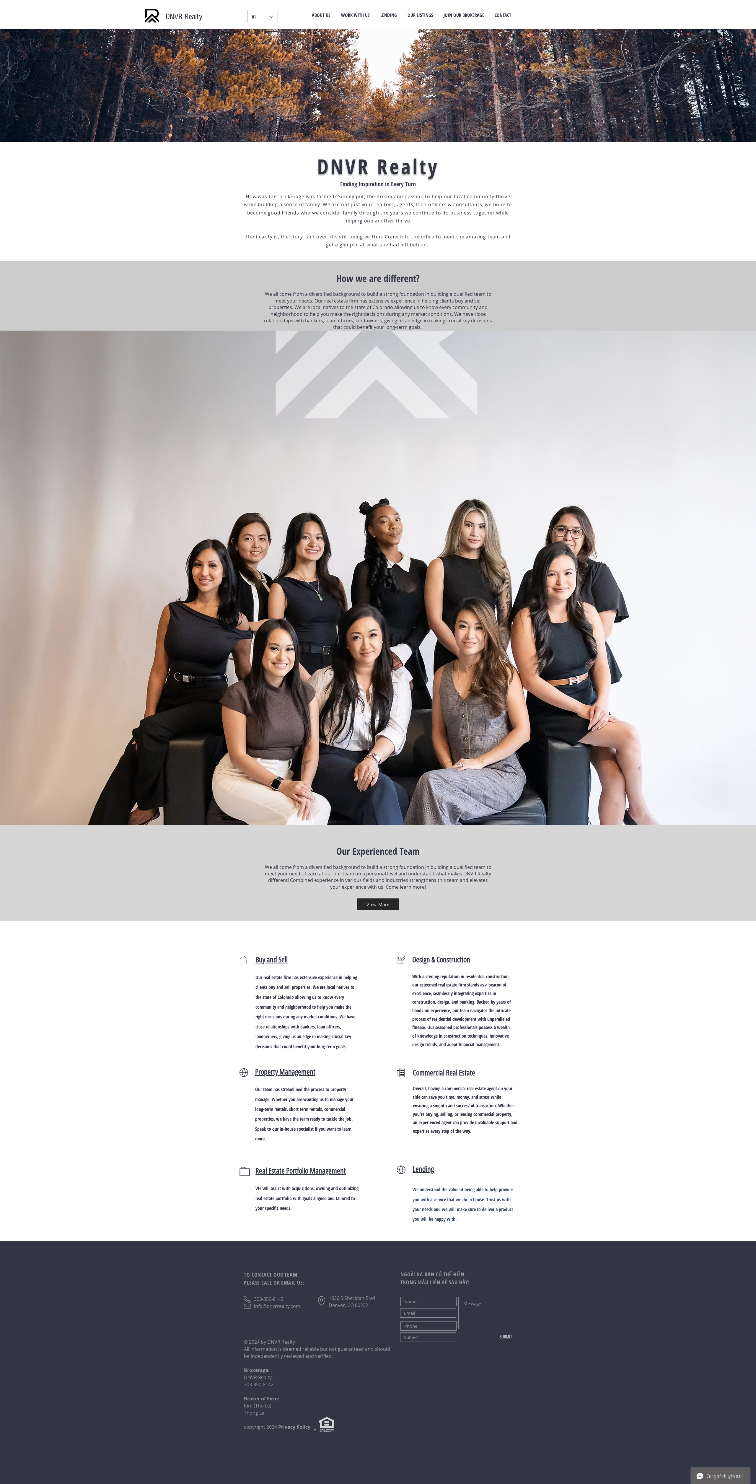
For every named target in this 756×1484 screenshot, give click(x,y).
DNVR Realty (184, 16)
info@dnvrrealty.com (277, 1306)
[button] (321, 15)
